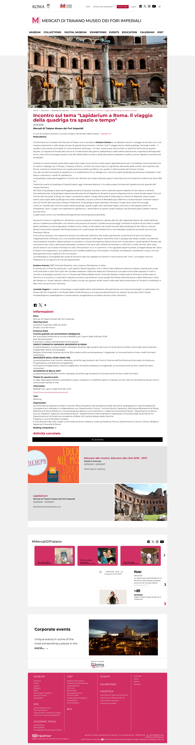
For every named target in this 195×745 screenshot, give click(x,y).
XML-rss (161, 739)
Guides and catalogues (77, 698)
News (136, 679)
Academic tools (45, 721)
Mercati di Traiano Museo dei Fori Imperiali (91, 20)
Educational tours (74, 693)
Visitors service (73, 686)
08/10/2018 (148, 580)
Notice (136, 681)
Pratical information (75, 681)
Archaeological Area (42, 708)
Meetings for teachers (60, 110)
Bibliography (39, 727)
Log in (133, 7)
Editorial (37, 681)
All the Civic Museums (102, 7)
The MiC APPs (43, 562)
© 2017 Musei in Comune (90, 739)
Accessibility (72, 700)
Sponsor (137, 684)
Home (35, 110)
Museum (34, 32)
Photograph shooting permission (48, 730)
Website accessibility (148, 739)
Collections (52, 32)
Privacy (106, 739)
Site (36, 704)
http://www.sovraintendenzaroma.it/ (50, 392)
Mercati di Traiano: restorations (47, 715)
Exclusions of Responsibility (121, 739)
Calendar (147, 32)
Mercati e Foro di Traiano (58, 739)
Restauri (37, 688)
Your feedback (73, 703)
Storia (36, 683)
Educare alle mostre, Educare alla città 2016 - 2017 (115, 458)
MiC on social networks (86, 561)
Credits (136, 739)
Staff (35, 690)
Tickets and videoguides (77, 683)
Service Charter (40, 695)
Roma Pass (71, 690)
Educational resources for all (112, 698)
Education (129, 32)
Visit (160, 32)
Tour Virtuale (128, 562)
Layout (37, 686)
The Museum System (43, 693)
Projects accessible (108, 703)
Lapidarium (105, 134)
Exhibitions (98, 32)
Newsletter (38, 698)
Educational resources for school (114, 695)
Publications (39, 725)
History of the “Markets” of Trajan (47, 713)
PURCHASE (123, 7)
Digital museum (75, 32)
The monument (40, 710)
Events (114, 32)
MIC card (71, 688)
